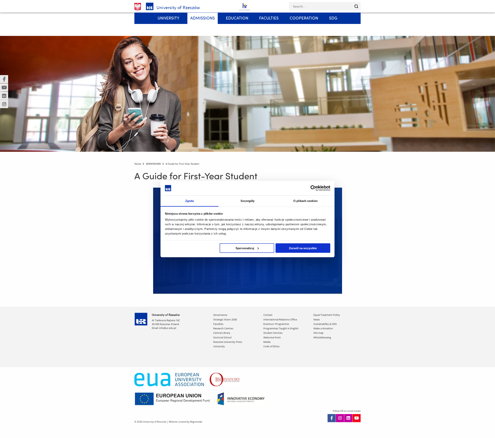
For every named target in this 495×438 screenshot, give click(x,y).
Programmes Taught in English (280, 328)
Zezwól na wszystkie (303, 248)
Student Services (272, 333)
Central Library (221, 333)
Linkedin (348, 418)
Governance (220, 315)
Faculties (218, 324)
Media (267, 342)
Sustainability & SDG (325, 324)
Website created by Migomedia (185, 421)
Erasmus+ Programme (276, 324)
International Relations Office (280, 319)
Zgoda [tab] (189, 200)
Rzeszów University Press (227, 342)
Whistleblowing (322, 337)
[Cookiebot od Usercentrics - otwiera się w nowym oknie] (313, 188)
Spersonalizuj (245, 248)
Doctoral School (222, 337)
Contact (267, 315)
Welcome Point (272, 337)
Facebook (332, 418)
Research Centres (223, 328)
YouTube (356, 418)
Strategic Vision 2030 (225, 319)
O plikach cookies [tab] (305, 200)
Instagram (340, 418)
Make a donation (323, 328)
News (316, 319)
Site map (318, 333)
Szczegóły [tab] (248, 200)
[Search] (356, 6)
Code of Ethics (271, 346)
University (219, 346)
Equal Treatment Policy (326, 315)
